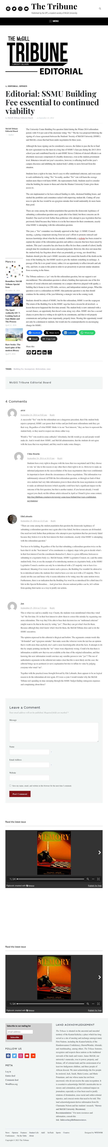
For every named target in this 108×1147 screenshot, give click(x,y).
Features (24, 1132)
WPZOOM (98, 1132)
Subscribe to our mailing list (19, 1026)
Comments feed (11, 1079)
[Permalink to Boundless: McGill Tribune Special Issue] (14, 271)
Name (11, 746)
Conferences (9, 1135)
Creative (66, 1132)
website (82, 238)
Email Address (15, 759)
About (31, 1135)
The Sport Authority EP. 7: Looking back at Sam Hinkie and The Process (12, 316)
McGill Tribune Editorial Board (21, 117)
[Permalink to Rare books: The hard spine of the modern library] (14, 334)
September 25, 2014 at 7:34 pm (34, 607)
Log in (8, 1071)
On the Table (22, 1135)
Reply (52, 414)
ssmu (49, 369)
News (7, 1132)
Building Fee (19, 369)
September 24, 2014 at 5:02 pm (34, 414)
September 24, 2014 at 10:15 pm (40, 458)
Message (13, 720)
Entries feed (10, 1075)
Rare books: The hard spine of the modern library (12, 347)
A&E (43, 1132)
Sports (58, 1132)
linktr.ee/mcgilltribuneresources (73, 1119)
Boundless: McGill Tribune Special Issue (13, 284)
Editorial (13, 86)
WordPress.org (11, 1084)
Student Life (34, 1132)
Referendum (41, 369)
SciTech (50, 1132)
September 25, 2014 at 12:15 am (34, 520)
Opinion (23, 86)
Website (12, 772)
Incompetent (30, 369)
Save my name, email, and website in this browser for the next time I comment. (42, 785)
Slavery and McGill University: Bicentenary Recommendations (79, 1109)
